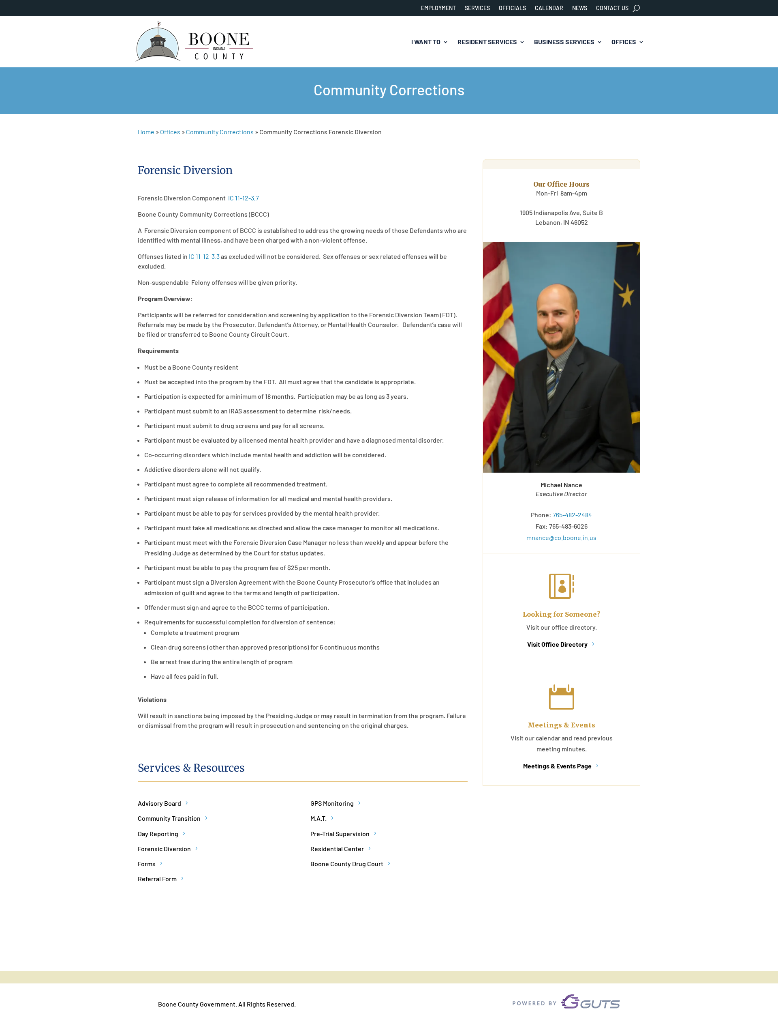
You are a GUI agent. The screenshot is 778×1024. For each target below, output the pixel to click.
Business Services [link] (564, 41)
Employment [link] (438, 8)
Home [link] (146, 132)
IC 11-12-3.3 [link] (204, 256)
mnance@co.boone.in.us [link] (561, 537)
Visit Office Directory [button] (557, 644)
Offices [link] (623, 41)
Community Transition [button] (169, 818)
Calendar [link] (549, 8)
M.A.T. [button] (318, 818)
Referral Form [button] (157, 878)
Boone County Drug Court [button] (346, 863)
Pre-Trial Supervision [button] (340, 833)
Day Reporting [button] (158, 833)
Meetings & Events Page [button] (557, 766)
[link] (194, 42)
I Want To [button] (425, 41)
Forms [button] (147, 863)
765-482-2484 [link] (572, 514)
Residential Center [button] (337, 848)
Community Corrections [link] (220, 132)
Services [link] (477, 8)
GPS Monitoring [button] (332, 803)
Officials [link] (512, 8)
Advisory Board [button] (159, 803)
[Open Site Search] (636, 8)
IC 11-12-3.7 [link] (243, 198)
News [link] (579, 8)
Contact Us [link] (612, 8)
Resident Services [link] (487, 41)
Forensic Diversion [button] (164, 848)
